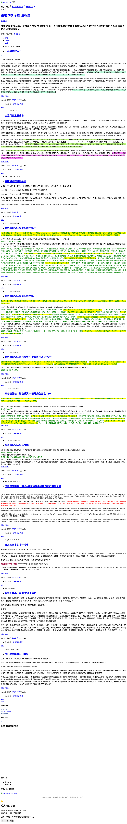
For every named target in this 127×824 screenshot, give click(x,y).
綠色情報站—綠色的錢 (17, 445)
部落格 (7, 40)
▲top (2, 107)
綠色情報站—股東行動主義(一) (21, 296)
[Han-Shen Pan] (6, 711)
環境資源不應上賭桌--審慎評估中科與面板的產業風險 (33, 486)
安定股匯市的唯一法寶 (17, 544)
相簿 (6, 38)
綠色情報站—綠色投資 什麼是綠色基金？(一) (28, 393)
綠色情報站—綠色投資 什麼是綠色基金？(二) (28, 357)
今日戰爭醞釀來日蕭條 (17, 654)
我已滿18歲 (5, 821)
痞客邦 (14, 100)
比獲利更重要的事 (14, 115)
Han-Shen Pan (4, 709)
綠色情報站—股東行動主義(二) (21, 228)
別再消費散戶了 (13, 51)
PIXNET (48, 797)
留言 (18, 100)
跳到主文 (4, 21)
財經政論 (17, 34)
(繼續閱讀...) (5, 96)
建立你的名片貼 (4, 713)
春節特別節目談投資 (15, 181)
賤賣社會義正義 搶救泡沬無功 (20, 593)
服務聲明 (82, 797)
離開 (11, 821)
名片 (6, 43)
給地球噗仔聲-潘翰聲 (15, 15)
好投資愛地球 (18, 104)
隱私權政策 (74, 797)
